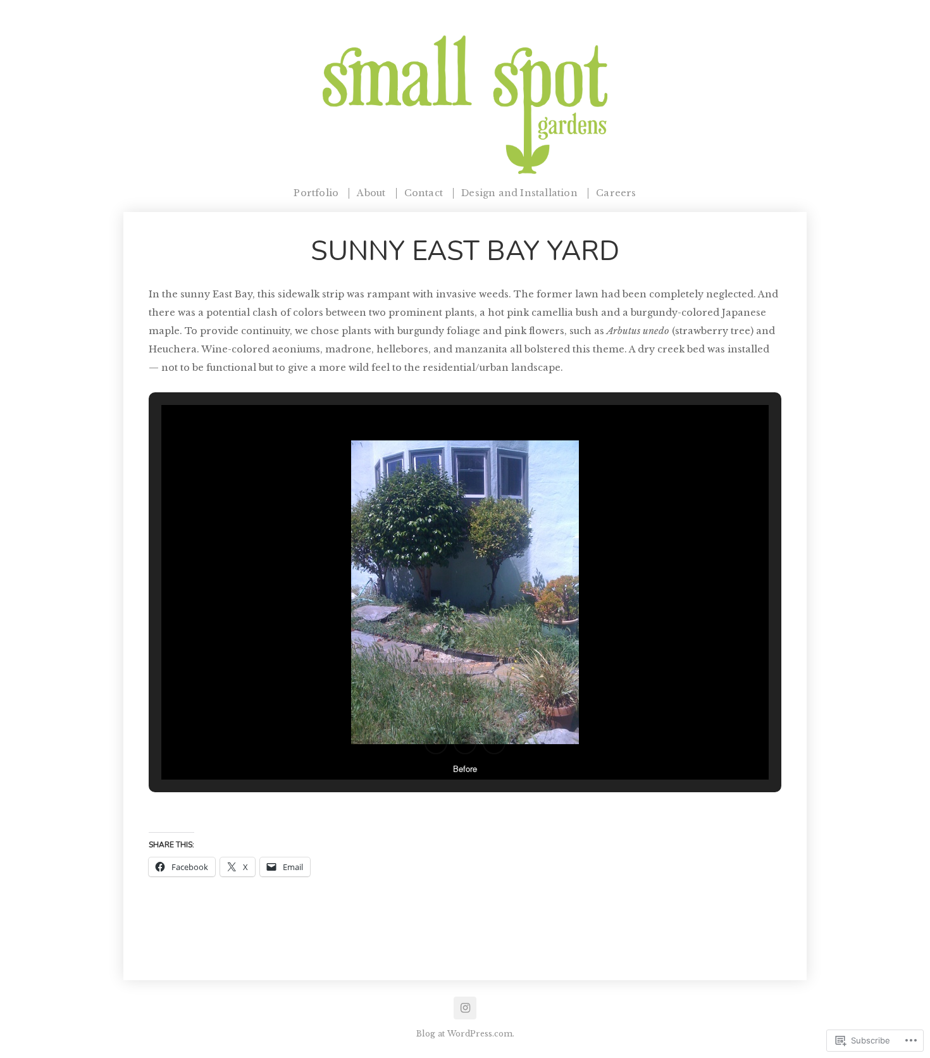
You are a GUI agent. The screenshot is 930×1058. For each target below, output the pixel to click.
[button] (436, 742)
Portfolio (316, 193)
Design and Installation (519, 193)
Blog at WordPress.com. (465, 1033)
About (371, 193)
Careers (616, 193)
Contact (423, 193)
